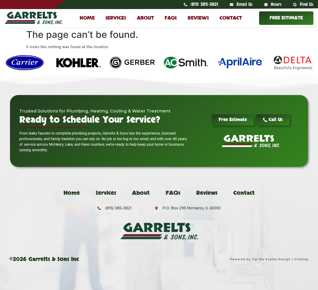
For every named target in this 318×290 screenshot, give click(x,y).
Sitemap (301, 259)
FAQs (171, 18)
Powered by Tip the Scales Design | (262, 259)
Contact (231, 18)
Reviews (198, 18)
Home (87, 18)
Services (115, 18)
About (145, 18)
